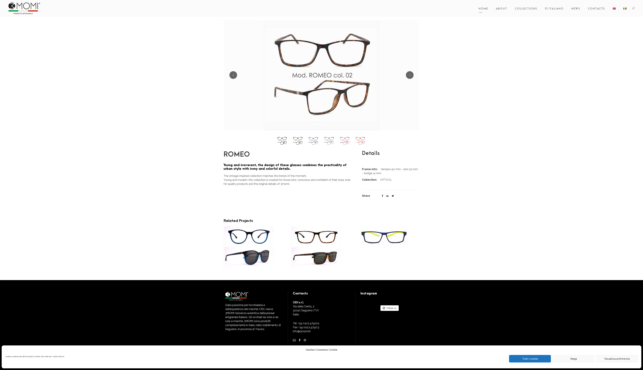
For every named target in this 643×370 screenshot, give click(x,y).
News (575, 8)
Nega (573, 358)
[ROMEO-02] (321, 75)
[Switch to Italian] (624, 10)
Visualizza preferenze (617, 358)
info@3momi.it (302, 331)
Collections (526, 8)
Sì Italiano (554, 8)
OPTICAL (386, 179)
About (501, 8)
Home (483, 8)
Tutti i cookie (530, 358)
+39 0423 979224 (308, 323)
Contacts (596, 8)
